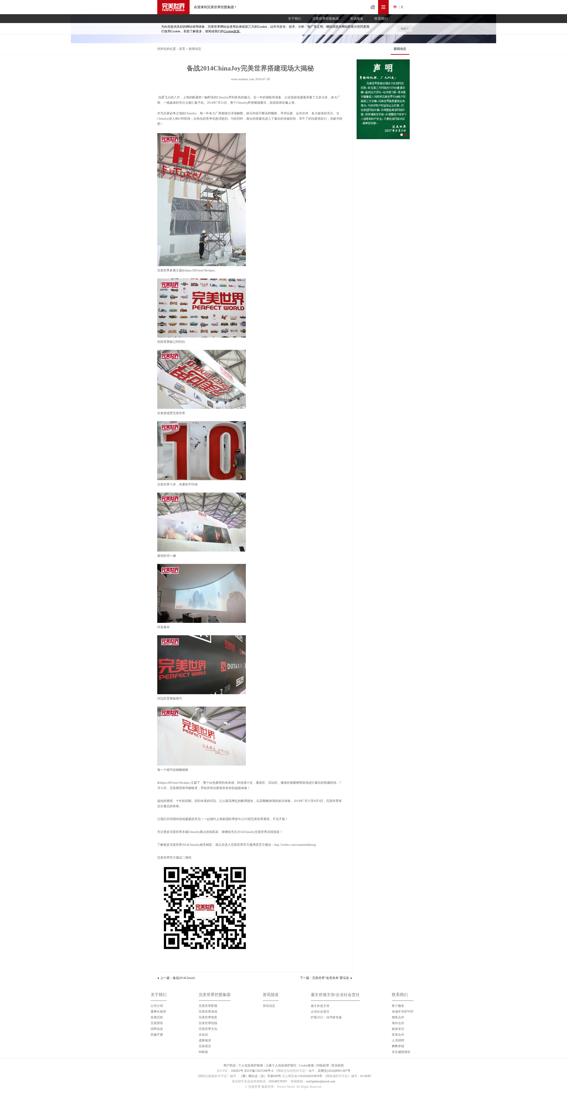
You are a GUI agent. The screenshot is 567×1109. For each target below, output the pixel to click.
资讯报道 (356, 18)
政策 (232, 31)
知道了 (405, 28)
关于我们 (294, 18)
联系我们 (381, 18)
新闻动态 (400, 49)
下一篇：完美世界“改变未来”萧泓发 (324, 978)
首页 (372, 7)
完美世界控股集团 (325, 18)
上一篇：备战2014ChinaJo (177, 978)
